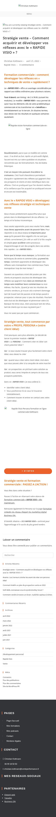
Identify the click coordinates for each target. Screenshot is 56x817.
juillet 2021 (7, 635)
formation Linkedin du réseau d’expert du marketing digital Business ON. (28, 512)
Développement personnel (13, 654)
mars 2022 (7, 621)
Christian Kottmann (13, 61)
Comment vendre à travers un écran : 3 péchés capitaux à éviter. (27, 595)
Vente (5, 663)
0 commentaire (27, 65)
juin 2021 (6, 640)
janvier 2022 (7, 625)
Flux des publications (11, 680)
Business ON (10, 801)
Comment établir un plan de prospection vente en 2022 (24, 585)
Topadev (8, 798)
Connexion (7, 677)
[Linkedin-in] (3, 781)
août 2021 (7, 630)
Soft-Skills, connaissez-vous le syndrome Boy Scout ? (23, 590)
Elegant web (9, 795)
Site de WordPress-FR (11, 686)
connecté (21, 545)
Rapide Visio (10, 65)
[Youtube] (10, 781)
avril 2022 (6, 616)
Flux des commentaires (12, 683)
